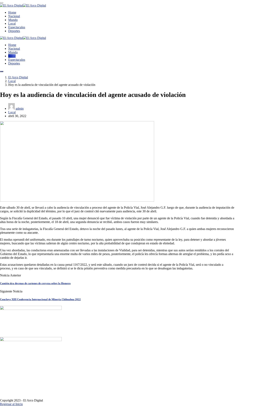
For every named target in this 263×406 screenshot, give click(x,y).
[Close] (1, 2)
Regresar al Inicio (11, 404)
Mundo (13, 20)
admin (20, 108)
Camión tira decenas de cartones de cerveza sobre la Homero (35, 283)
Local (12, 23)
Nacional (14, 16)
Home (12, 12)
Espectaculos (16, 27)
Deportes (14, 31)
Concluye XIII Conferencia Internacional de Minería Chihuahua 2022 (40, 299)
